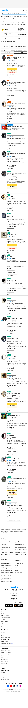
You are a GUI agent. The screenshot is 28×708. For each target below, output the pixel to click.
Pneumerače (3, 544)
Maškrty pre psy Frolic (5, 554)
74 (21, 525)
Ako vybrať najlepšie (6, 576)
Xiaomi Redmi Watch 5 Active (13, 415)
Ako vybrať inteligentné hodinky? (14, 126)
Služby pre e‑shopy (5, 654)
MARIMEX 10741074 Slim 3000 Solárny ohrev (21, 549)
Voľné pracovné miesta (5, 617)
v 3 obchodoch (10, 208)
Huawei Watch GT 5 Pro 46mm (13, 459)
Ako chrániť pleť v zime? (6, 578)
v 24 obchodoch (10, 312)
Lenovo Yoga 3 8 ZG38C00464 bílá (21, 552)
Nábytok (16, 570)
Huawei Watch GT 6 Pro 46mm (13, 393)
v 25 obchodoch (10, 95)
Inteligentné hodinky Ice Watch (7, 570)
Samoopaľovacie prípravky (6, 551)
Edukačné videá (4, 663)
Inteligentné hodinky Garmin (7, 572)
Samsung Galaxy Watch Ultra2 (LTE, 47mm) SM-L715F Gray (16, 174)
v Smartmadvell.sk (11, 270)
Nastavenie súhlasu (5, 639)
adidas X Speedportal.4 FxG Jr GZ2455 (21, 551)
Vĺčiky (2, 549)
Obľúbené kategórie (6, 542)
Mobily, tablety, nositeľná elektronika (17, 16)
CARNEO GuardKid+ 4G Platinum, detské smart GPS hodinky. (16, 83)
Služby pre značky (4, 657)
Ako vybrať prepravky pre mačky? (7, 581)
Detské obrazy (4, 546)
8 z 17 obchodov (10, 495)
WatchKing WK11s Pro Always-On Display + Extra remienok (16, 104)
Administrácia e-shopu (5, 650)
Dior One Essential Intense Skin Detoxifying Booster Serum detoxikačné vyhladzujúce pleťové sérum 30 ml (21, 546)
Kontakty (3, 614)
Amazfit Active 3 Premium (12, 338)
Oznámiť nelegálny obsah (6, 625)
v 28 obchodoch (10, 514)
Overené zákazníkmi (5, 670)
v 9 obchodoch (10, 331)
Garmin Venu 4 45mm (11, 375)
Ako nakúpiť (3, 632)
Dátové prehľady (4, 659)
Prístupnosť (3, 626)
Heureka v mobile (4, 634)
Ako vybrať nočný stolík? (6, 580)
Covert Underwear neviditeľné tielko (21, 547)
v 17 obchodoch (10, 368)
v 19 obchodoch (10, 350)
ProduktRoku (3, 674)
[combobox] (14, 13)
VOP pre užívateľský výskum (6, 645)
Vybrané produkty (19, 542)
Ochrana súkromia (4, 641)
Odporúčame (18, 558)
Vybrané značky (5, 563)
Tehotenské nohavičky (5, 547)
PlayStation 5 (17, 565)
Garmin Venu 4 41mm (11, 234)
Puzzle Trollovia (4, 559)
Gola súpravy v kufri (5, 557)
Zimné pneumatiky (18, 569)
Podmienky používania (5, 615)
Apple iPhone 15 (18, 560)
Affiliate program (4, 661)
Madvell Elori (10, 256)
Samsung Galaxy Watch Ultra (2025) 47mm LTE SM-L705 (16, 215)
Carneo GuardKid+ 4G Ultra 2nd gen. (15, 318)
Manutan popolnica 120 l (19, 544)
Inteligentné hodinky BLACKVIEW (7, 565)
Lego (16, 567)
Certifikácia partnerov (5, 676)
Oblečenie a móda (18, 572)
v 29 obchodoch (10, 228)
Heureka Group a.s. (16, 689)
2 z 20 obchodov (10, 74)
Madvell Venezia (10, 435)
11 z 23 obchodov (10, 190)
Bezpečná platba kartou (6, 643)
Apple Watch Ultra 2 (19, 563)
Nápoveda (3, 665)
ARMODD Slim (10, 196)
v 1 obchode (9, 118)
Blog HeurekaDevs (5, 623)
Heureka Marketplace (5, 656)
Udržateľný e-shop (5, 679)
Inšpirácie (3, 677)
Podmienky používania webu (16, 691)
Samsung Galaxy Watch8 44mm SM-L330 (15, 135)
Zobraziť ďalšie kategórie (8, 41)
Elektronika (8, 16)
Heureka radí (3, 636)
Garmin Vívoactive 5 (11, 280)
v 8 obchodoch (10, 428)
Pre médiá (3, 619)
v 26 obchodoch (10, 147)
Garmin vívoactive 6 (11, 300)
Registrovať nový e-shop (6, 652)
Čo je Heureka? (4, 612)
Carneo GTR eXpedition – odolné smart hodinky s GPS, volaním (15, 58)
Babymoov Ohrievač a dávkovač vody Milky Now (21, 554)
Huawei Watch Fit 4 (11, 356)
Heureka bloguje (4, 621)
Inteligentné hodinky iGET (6, 567)
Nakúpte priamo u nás (5, 637)
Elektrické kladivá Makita (6, 556)
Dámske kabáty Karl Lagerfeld (7, 552)
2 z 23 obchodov (10, 250)
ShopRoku (3, 672)
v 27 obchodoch (10, 166)
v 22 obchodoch (10, 292)
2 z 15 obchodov (10, 409)
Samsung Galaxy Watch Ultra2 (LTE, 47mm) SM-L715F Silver (16, 479)
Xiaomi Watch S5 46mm (12, 502)
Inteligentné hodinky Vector (7, 569)
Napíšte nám (14, 595)
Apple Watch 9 (17, 562)
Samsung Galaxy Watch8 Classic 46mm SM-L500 (16, 154)
